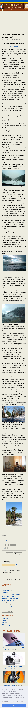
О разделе (5, 618)
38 (16, 649)
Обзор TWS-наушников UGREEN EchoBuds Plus (12, 667)
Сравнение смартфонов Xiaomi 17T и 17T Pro (13, 648)
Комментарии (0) (16, 39)
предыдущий (14, 46)
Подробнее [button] (19, 701)
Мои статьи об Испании (8, 626)
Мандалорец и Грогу (9, 685)
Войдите (6, 570)
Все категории (6, 611)
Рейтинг (4, 620)
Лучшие (18, 565)
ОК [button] (14, 705)
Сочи (3, 548)
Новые (5, 565)
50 (22, 685)
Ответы (12, 565)
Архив (3, 624)
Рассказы (14, 10)
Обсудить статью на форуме (10, 540)
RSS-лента (4, 622)
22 (19, 668)
